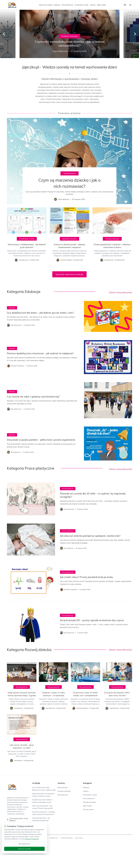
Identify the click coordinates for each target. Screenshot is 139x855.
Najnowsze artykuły (45, 5)
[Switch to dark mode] (130, 5)
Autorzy (61, 783)
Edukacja (57, 5)
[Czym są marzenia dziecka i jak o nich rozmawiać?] (69, 161)
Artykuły (36, 783)
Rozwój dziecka (69, 173)
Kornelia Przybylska (64, 791)
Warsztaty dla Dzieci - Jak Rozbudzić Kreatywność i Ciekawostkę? (41, 820)
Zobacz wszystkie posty (120, 292)
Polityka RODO (54, 838)
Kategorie (87, 783)
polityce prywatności (32, 839)
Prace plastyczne (67, 5)
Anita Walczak (62, 787)
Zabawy (93, 5)
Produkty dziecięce (69, 36)
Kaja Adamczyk (63, 795)
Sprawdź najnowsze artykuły (69, 274)
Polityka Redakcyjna (67, 838)
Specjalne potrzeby (69, 239)
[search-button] (125, 5)
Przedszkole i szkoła (81, 5)
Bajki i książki (101, 5)
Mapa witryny (79, 838)
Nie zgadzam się (24, 844)
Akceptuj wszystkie (24, 849)
